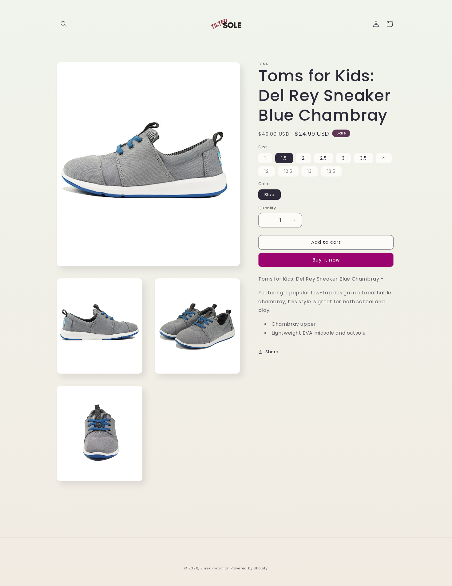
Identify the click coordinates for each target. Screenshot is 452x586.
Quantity (267, 208)
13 (312, 172)
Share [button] (272, 352)
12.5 (291, 172)
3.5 (363, 158)
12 (269, 172)
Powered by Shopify (249, 568)
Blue (269, 195)
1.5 (284, 158)
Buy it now (326, 260)
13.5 (334, 172)
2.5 (323, 158)
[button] (63, 24)
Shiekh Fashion (215, 568)
